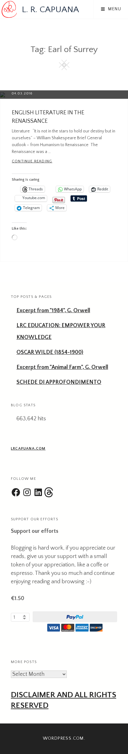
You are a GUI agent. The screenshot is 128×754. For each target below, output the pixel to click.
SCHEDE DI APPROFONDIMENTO (58, 382)
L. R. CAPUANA (50, 9)
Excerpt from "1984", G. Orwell (53, 311)
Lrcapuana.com (28, 448)
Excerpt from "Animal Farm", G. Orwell (62, 367)
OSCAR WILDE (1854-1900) (49, 352)
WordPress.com (63, 738)
